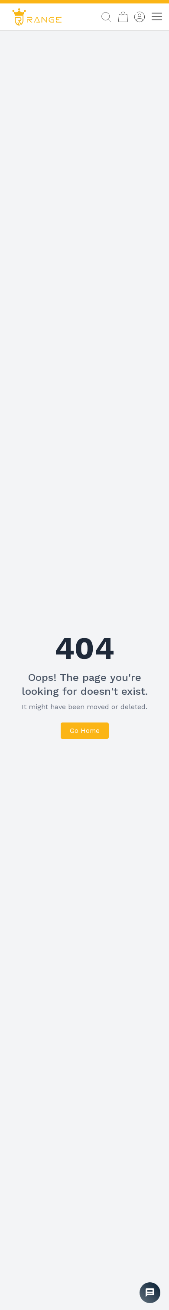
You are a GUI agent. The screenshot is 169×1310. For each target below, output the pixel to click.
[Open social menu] (150, 1292)
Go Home (85, 731)
